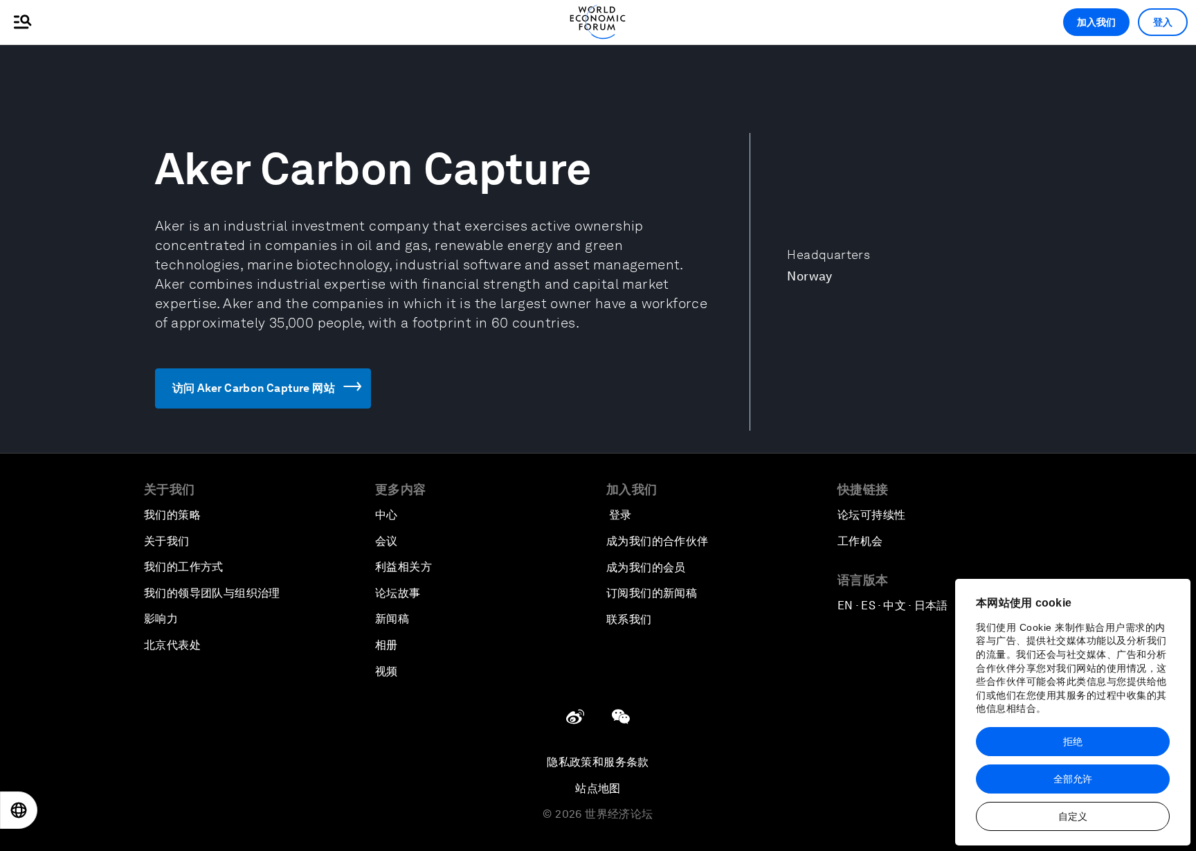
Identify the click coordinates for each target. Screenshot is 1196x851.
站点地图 (598, 788)
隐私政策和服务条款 (598, 762)
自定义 (1072, 816)
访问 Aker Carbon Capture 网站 (253, 388)
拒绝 (1072, 741)
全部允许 (1072, 779)
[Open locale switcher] (19, 810)
